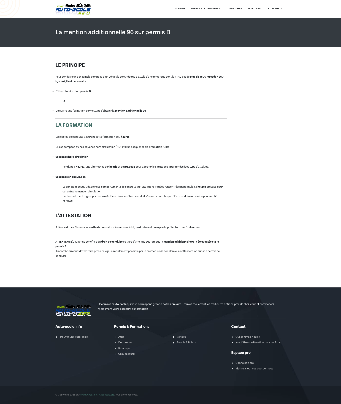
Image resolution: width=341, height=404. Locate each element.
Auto (121, 337)
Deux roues (125, 342)
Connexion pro (245, 363)
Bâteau (181, 337)
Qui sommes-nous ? (248, 337)
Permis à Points (186, 342)
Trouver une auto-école (74, 337)
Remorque (124, 348)
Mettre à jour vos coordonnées (254, 368)
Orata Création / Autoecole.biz (97, 394)
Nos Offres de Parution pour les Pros (258, 342)
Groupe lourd (126, 354)
